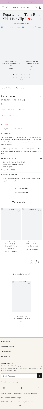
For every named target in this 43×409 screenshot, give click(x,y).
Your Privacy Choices (8, 397)
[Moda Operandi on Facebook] (21, 388)
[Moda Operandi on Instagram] (4, 388)
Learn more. (21, 181)
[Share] (41, 96)
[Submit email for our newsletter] (39, 375)
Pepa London (8, 96)
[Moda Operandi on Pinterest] (39, 388)
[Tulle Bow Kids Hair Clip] (21, 296)
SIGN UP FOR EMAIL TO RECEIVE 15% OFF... (21, 2)
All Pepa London (21, 188)
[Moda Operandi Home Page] (21, 7)
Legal (19, 397)
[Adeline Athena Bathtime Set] (11, 41)
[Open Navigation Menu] (3, 7)
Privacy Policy (6, 393)
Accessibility (17, 393)
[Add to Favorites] (18, 28)
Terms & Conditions (30, 393)
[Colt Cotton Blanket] (32, 41)
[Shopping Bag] (40, 7)
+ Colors (32, 70)
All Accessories (21, 192)
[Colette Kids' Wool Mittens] (11, 224)
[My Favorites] (36, 7)
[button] (38, 261)
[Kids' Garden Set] (32, 224)
